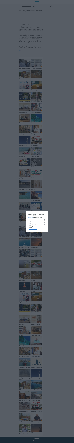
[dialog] (37, 221)
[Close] (47, 211)
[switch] (44, 220)
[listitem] (37, 219)
